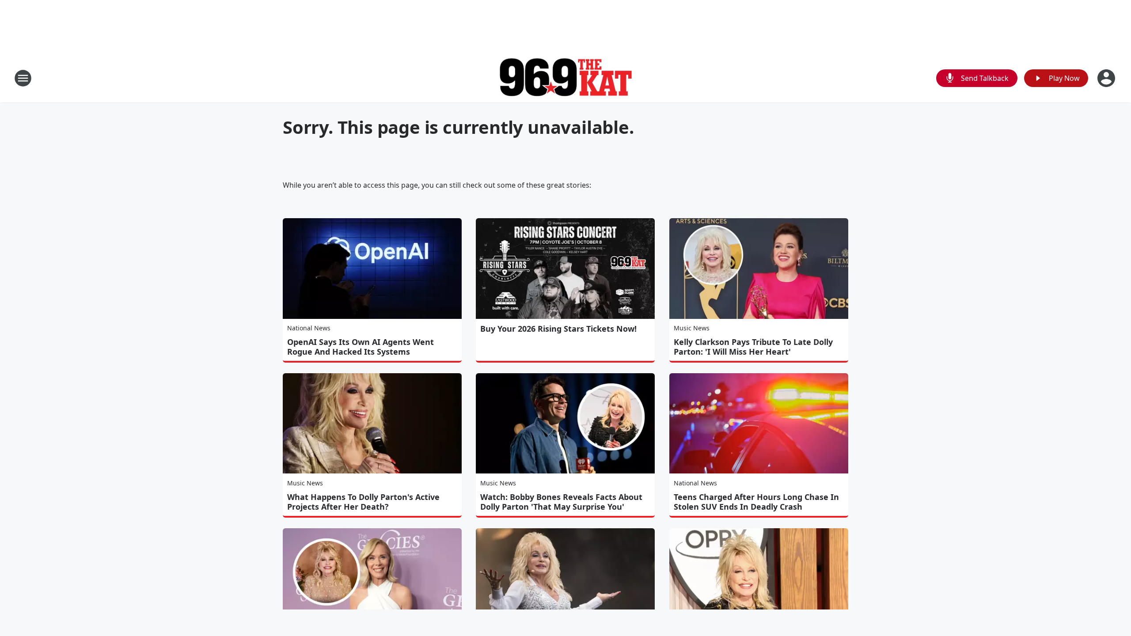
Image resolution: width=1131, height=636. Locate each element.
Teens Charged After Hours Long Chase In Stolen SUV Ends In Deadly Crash (756, 501)
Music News (692, 328)
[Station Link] (565, 78)
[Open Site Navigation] (23, 78)
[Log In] (1107, 78)
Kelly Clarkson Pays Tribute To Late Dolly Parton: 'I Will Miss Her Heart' (753, 346)
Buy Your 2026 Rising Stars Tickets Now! (558, 328)
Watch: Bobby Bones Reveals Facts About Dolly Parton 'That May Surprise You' (561, 501)
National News (308, 328)
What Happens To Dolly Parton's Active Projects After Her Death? (363, 501)
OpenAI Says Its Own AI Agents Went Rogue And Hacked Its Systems (360, 346)
